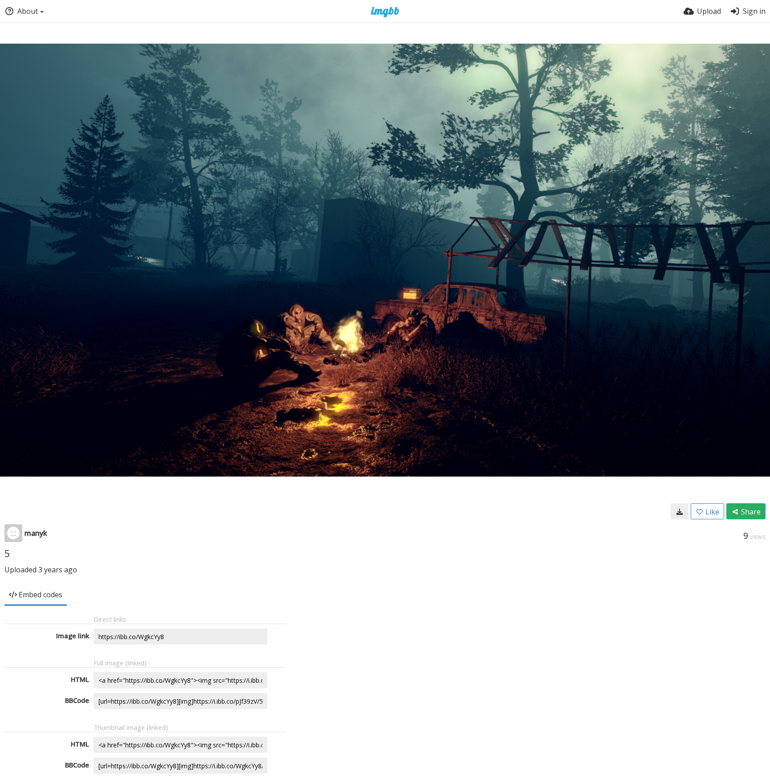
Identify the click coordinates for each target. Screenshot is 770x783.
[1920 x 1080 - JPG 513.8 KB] (679, 511)
